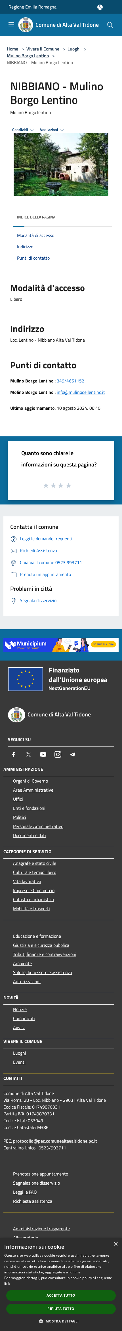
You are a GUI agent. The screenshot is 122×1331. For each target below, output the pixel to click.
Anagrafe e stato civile (34, 863)
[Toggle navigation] (11, 24)
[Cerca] (110, 25)
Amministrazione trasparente (41, 1228)
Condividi (20, 130)
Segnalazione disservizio (36, 1182)
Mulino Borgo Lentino (28, 55)
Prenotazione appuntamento (40, 1173)
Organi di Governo (30, 780)
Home (12, 48)
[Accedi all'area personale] (100, 7)
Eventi (19, 1062)
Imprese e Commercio (33, 890)
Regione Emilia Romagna (32, 6)
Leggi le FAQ (25, 1192)
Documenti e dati (29, 835)
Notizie (20, 1009)
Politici (19, 817)
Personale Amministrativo (38, 826)
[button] (61, 1321)
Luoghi (74, 48)
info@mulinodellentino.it (81, 392)
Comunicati (24, 1018)
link (7, 1283)
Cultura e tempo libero (34, 872)
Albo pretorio (25, 1237)
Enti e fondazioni (29, 808)
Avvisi (19, 1027)
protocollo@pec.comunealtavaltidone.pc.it (55, 1140)
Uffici (18, 799)
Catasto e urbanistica (33, 899)
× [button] (115, 1244)
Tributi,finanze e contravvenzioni (44, 954)
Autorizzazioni (27, 981)
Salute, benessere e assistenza (42, 972)
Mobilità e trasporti (31, 908)
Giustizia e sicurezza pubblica (41, 945)
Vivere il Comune (43, 48)
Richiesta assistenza (32, 1201)
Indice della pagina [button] (36, 217)
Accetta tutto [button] (61, 1295)
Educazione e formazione (37, 936)
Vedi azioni (49, 130)
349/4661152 (70, 380)
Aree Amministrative (33, 790)
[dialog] (61, 1284)
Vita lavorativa (27, 881)
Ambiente (22, 963)
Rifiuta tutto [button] (60, 1308)
